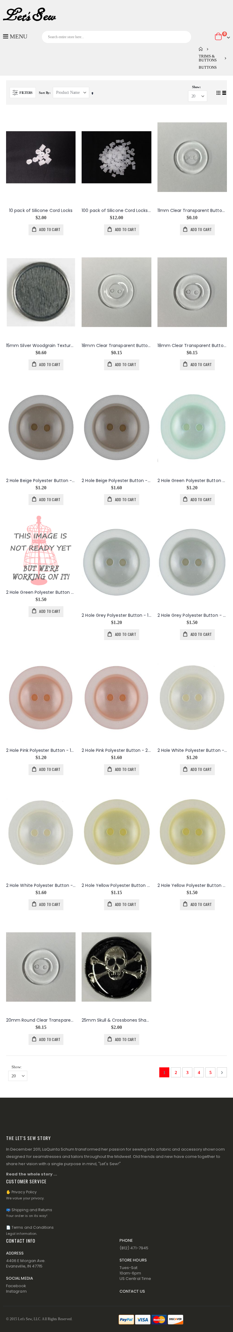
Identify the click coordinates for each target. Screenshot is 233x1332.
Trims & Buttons (208, 58)
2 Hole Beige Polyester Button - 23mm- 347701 (116, 481)
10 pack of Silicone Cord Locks (41, 210)
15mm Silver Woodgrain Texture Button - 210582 (41, 346)
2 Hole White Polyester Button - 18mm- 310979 (192, 750)
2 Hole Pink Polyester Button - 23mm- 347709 (116, 750)
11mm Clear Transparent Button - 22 (192, 210)
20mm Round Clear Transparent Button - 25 (41, 1020)
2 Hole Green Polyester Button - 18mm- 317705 (192, 481)
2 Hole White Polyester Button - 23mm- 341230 (41, 885)
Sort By (44, 92)
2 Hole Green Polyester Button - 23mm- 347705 (41, 592)
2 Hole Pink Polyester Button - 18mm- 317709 (41, 750)
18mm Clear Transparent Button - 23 (116, 346)
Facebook (16, 1286)
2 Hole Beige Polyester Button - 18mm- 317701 (41, 481)
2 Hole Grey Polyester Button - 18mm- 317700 (116, 615)
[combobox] (116, 37)
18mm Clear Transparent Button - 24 (192, 346)
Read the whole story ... (31, 1174)
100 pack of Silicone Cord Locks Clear (116, 210)
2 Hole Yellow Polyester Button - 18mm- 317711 (116, 885)
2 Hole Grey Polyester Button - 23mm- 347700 (192, 615)
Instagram (16, 1291)
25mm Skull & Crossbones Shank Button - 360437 (116, 1020)
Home (201, 49)
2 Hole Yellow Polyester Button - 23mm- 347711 (192, 885)
